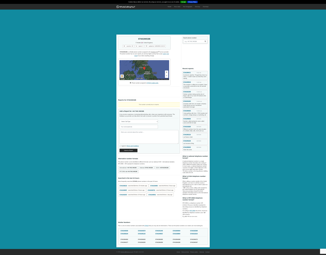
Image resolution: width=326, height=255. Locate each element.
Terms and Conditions (133, 146)
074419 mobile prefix (152, 83)
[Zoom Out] (166, 76)
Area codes (177, 6)
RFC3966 (192, 210)
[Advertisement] (163, 21)
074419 (146, 225)
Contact (207, 252)
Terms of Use (185, 252)
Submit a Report (128, 150)
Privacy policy (194, 252)
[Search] (205, 41)
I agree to (130, 146)
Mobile (169, 6)
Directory (197, 6)
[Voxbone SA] (158, 52)
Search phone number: (190, 38)
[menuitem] (169, 6)
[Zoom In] (166, 72)
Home (178, 252)
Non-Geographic (187, 6)
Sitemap (201, 252)
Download (205, 6)
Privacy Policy (192, 2)
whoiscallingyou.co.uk (127, 252)
